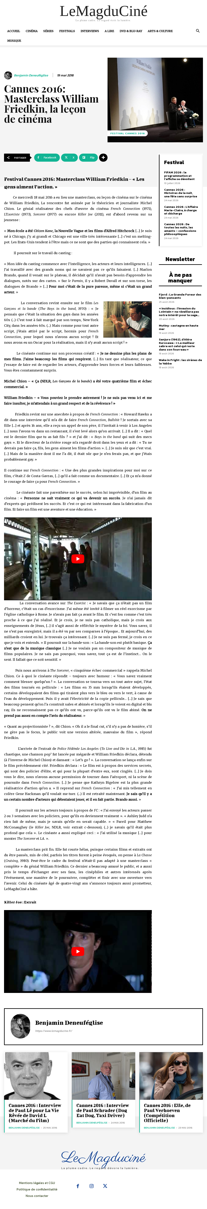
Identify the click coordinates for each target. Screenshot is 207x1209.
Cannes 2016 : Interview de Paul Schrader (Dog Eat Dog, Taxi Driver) (102, 1110)
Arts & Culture (160, 31)
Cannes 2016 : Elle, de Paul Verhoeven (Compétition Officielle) (167, 1113)
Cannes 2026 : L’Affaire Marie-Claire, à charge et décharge (181, 210)
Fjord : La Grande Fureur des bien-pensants (180, 296)
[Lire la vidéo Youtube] (78, 558)
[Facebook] (78, 1186)
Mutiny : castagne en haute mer (178, 327)
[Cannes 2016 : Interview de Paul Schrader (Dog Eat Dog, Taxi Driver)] (103, 1076)
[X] (105, 1186)
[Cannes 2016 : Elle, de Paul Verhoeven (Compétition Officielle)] (171, 1076)
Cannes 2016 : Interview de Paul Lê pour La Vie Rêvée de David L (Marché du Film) (35, 1113)
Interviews (90, 31)
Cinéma (32, 31)
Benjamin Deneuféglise (31, 75)
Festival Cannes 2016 (127, 133)
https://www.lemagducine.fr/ (53, 1031)
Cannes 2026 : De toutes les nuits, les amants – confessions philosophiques (180, 229)
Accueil (13, 31)
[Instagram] (91, 1186)
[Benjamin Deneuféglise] (8, 75)
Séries (48, 31)
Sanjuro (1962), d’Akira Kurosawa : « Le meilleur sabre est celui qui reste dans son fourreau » (177, 344)
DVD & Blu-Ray (131, 31)
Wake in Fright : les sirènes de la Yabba (180, 362)
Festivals (67, 31)
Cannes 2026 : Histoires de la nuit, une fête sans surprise (180, 193)
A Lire (109, 31)
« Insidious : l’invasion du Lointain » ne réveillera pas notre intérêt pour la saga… (179, 311)
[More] (103, 158)
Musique (14, 41)
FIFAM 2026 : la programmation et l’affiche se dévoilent (179, 175)
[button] (198, 31)
